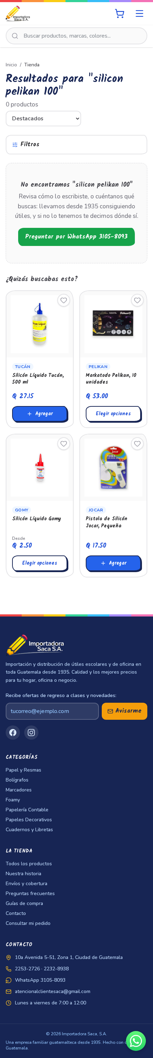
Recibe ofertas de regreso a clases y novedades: (61, 695)
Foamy (13, 799)
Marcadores (19, 789)
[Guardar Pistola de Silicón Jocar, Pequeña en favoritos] (137, 443)
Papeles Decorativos (29, 819)
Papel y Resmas (23, 770)
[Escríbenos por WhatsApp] (136, 1041)
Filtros (30, 144)
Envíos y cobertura (26, 883)
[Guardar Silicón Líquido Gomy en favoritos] (63, 443)
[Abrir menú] (139, 13)
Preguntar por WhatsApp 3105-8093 (76, 237)
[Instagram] (31, 732)
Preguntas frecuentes (30, 893)
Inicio (11, 64)
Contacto (16, 913)
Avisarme (128, 711)
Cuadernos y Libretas (29, 829)
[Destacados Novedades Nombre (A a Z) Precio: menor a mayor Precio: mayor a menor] (76, 118)
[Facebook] (13, 732)
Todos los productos (29, 863)
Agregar (44, 414)
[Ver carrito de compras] (119, 13)
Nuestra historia (23, 873)
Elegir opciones (113, 414)
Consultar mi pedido (28, 923)
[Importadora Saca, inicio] (18, 13)
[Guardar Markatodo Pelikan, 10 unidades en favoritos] (137, 300)
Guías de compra (24, 903)
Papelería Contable (27, 809)
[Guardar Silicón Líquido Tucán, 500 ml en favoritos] (63, 300)
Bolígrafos (17, 780)
